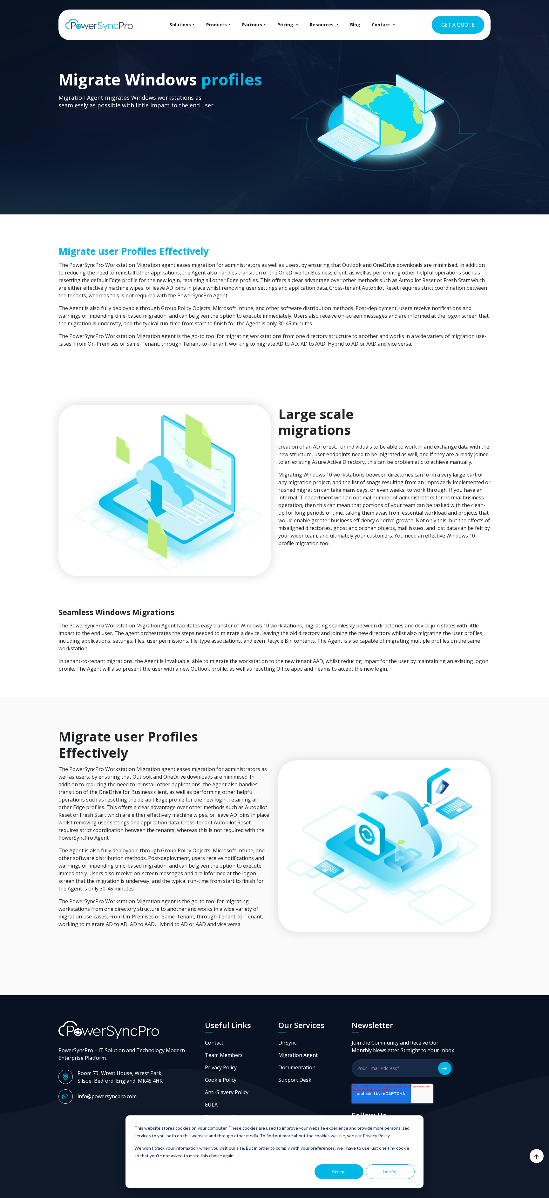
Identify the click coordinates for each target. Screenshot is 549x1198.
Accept (339, 1171)
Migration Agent (298, 1055)
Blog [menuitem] (355, 25)
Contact (214, 1042)
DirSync (287, 1042)
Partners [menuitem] (252, 25)
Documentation (296, 1067)
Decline (390, 1171)
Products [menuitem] (216, 25)
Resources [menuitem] (322, 25)
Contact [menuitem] (381, 25)
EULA (211, 1104)
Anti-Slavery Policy (226, 1092)
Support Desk (294, 1079)
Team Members (224, 1055)
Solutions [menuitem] (180, 25)
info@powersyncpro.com (107, 1096)
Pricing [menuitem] (286, 25)
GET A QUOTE (458, 24)
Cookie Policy (220, 1079)
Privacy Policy (221, 1067)
